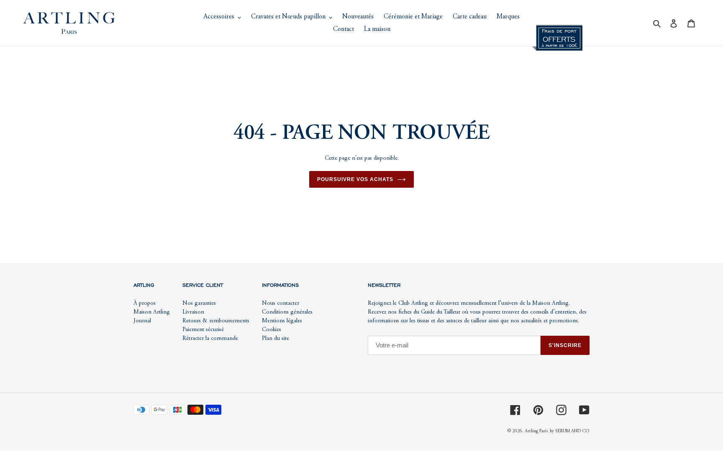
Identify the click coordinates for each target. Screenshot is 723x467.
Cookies (271, 330)
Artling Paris (536, 431)
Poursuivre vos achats (355, 179)
